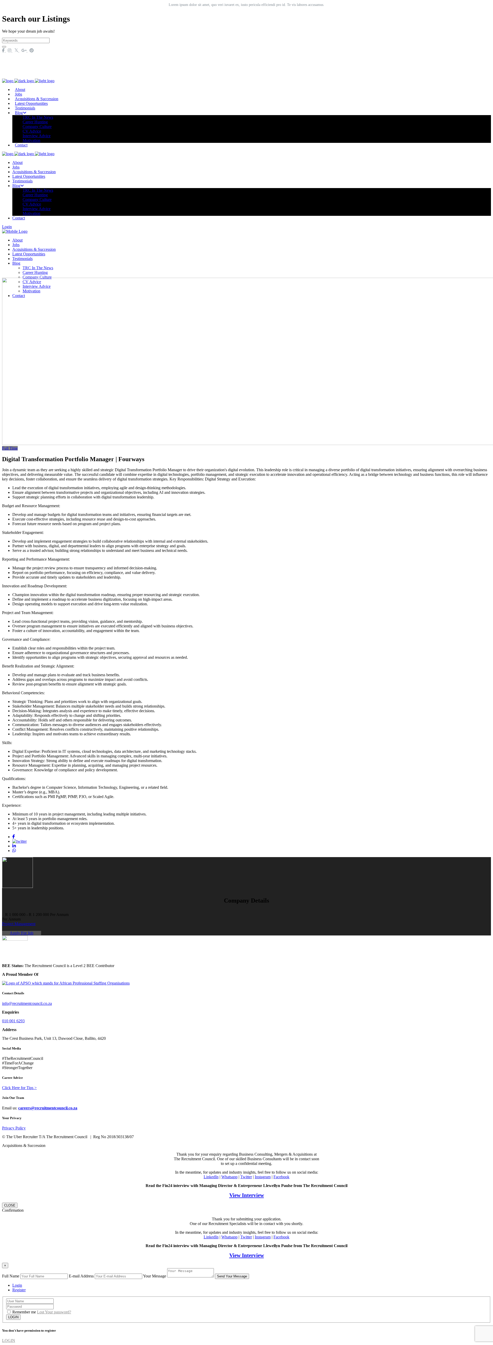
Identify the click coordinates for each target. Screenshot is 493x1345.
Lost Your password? (54, 1312)
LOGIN (8, 1340)
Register (19, 1290)
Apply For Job (21, 933)
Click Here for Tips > (19, 1088)
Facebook (281, 1177)
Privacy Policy (14, 1128)
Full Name (10, 1276)
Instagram (263, 1177)
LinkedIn (211, 1177)
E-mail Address (81, 1276)
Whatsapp (229, 1177)
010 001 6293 (13, 1021)
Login (7, 227)
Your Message (154, 1276)
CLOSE (9, 1205)
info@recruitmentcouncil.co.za (27, 1003)
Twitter (246, 1177)
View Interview (246, 1195)
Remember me (24, 1312)
